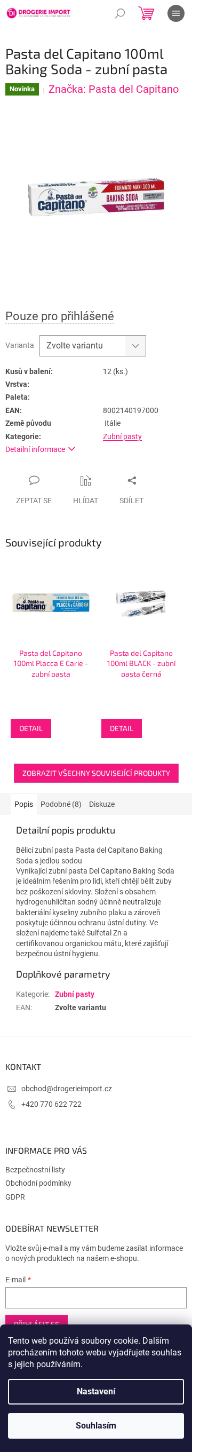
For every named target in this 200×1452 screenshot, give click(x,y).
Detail (31, 728)
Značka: (114, 89)
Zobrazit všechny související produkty (96, 772)
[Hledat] (120, 13)
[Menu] (176, 13)
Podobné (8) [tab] (61, 804)
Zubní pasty (122, 436)
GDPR (15, 1197)
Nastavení (96, 1391)
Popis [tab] (23, 804)
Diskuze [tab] (102, 804)
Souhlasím (96, 1426)
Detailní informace (35, 449)
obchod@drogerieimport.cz (66, 1088)
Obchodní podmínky (38, 1183)
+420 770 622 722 (51, 1104)
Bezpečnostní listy (35, 1169)
